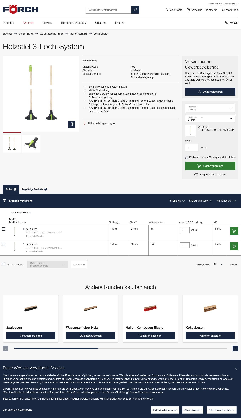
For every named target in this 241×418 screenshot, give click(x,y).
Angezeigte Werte (19, 212)
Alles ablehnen (192, 409)
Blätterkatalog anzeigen (101, 123)
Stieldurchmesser (199, 200)
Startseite (7, 33)
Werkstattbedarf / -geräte (51, 33)
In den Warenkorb (212, 165)
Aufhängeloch (225, 200)
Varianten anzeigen (31, 335)
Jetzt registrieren (212, 91)
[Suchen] (135, 10)
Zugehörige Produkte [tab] (34, 189)
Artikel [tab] (11, 189)
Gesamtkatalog (26, 33)
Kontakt (234, 22)
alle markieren (15, 264)
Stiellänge (176, 200)
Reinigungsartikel (78, 33)
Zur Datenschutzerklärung (17, 409)
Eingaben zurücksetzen (212, 174)
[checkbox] (3, 229)
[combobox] (211, 109)
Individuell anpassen (165, 409)
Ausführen (79, 264)
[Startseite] (20, 9)
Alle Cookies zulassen (221, 409)
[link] (173, 10)
